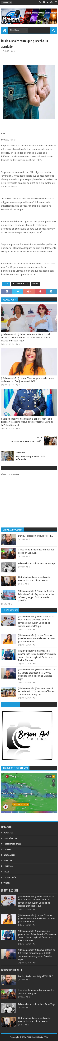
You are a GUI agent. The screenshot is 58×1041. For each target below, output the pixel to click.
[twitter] (47, 2)
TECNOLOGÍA (10, 877)
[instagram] (55, 2)
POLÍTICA (8, 866)
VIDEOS (7, 883)
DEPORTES (8, 833)
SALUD (6, 872)
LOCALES (7, 850)
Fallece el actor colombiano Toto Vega (36, 563)
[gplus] (52, 2)
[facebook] (43, 2)
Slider (35, 284)
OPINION (8, 861)
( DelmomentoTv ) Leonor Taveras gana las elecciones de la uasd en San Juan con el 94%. (27, 380)
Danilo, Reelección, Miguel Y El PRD (35, 536)
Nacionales (9, 855)
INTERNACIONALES (20, 284)
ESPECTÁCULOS (10, 838)
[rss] (40, 2)
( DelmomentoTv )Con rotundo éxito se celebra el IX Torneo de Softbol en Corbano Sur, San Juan (36, 691)
